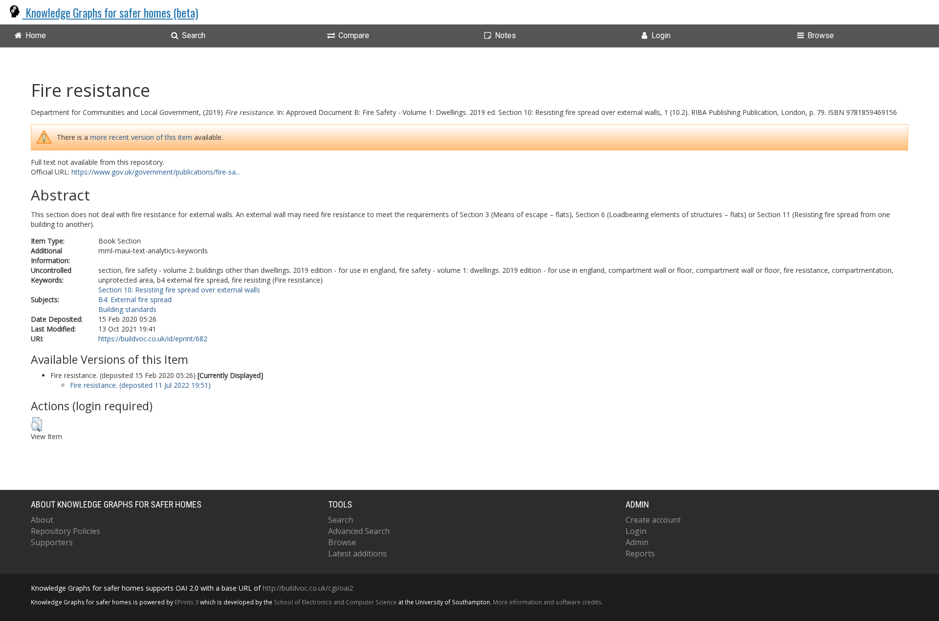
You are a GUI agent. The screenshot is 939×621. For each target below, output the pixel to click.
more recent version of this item (141, 137)
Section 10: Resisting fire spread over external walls (179, 289)
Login (636, 531)
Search (340, 519)
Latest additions (357, 553)
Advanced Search (359, 531)
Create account (653, 519)
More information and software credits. (548, 602)
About (42, 519)
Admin (637, 542)
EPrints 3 (187, 602)
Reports (640, 553)
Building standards (127, 309)
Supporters (52, 542)
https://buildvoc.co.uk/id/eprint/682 (152, 338)
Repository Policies (65, 531)
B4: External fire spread (135, 299)
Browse (342, 542)
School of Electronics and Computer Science (335, 602)
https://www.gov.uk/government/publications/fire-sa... (155, 172)
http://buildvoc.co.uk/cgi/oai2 (308, 588)
